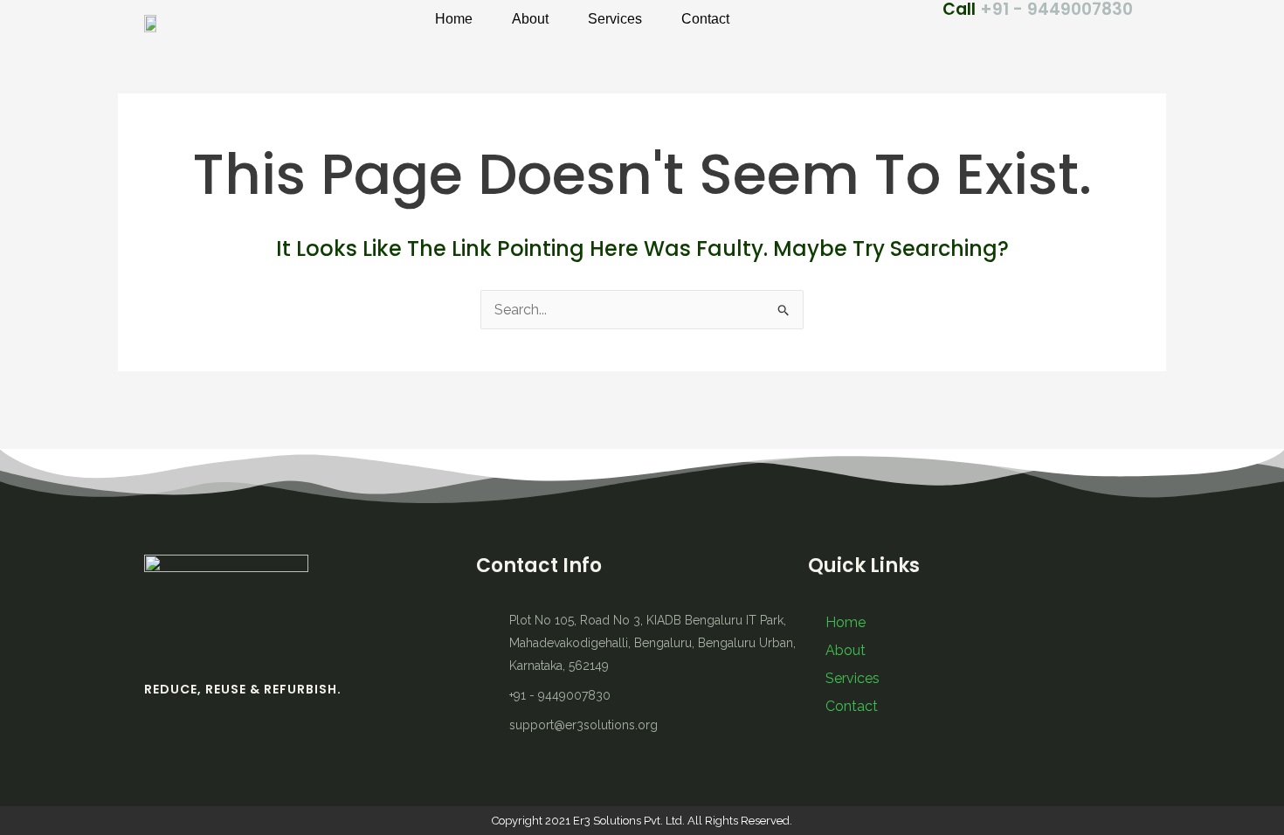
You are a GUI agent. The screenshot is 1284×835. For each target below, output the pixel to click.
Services (615, 18)
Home (454, 18)
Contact (705, 18)
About (530, 18)
